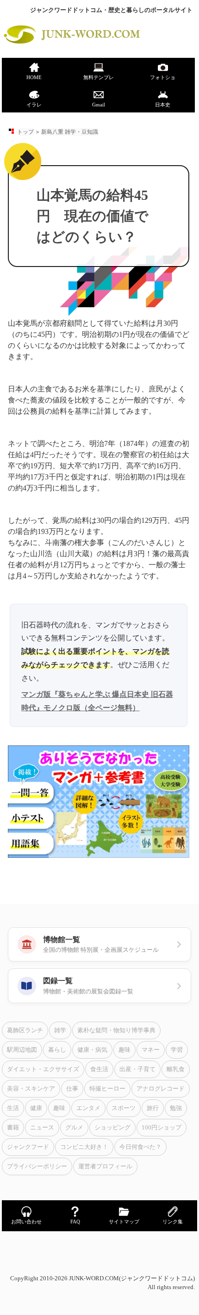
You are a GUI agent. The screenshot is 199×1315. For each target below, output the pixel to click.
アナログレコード (161, 1088)
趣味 (124, 1050)
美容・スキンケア (31, 1088)
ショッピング (112, 1127)
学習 (177, 1050)
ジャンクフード (28, 1147)
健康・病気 (92, 1050)
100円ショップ (161, 1127)
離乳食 (176, 1069)
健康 (36, 1108)
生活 (13, 1108)
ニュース (42, 1127)
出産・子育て (137, 1069)
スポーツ (124, 1108)
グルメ (74, 1127)
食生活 (99, 1069)
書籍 (13, 1127)
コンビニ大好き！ (84, 1147)
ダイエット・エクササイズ (43, 1069)
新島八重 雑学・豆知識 (69, 132)
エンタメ (88, 1108)
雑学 (60, 1030)
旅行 (153, 1108)
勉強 (176, 1108)
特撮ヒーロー (107, 1088)
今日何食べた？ (140, 1147)
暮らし (57, 1050)
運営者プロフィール (105, 1166)
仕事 (72, 1088)
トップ (25, 132)
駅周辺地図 (22, 1050)
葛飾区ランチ (25, 1030)
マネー (151, 1050)
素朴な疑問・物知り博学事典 (116, 1030)
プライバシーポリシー (37, 1166)
